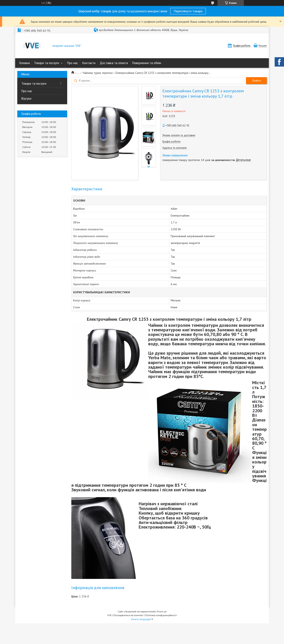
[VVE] (32, 46)
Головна (24, 62)
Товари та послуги (46, 62)
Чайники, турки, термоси (98, 73)
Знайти (256, 80)
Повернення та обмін (146, 62)
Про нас (72, 62)
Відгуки (26, 98)
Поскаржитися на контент (128, 615)
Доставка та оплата (114, 62)
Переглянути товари (188, 11)
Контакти (88, 62)
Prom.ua (162, 611)
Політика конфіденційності (161, 615)
